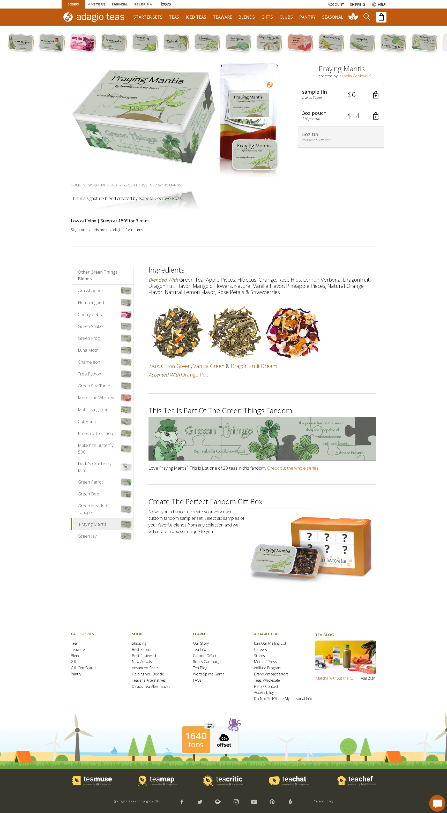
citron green (176, 366)
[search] (366, 17)
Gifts (74, 662)
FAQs (197, 680)
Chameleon (89, 362)
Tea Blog (200, 668)
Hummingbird (91, 302)
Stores (259, 656)
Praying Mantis (92, 524)
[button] (341, 94)
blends (247, 17)
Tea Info (199, 650)
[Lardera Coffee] (119, 4)
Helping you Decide (148, 674)
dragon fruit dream (254, 366)
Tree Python (89, 374)
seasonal (332, 17)
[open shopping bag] (381, 17)
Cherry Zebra (90, 314)
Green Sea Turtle (94, 386)
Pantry (76, 674)
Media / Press (265, 662)
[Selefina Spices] (143, 4)
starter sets (147, 17)
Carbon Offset (205, 656)
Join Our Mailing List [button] (270, 643)
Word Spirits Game (209, 674)
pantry (307, 17)
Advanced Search (146, 668)
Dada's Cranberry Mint (94, 467)
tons (195, 744)
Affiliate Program (267, 668)
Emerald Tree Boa (95, 433)
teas (174, 17)
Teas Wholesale (267, 680)
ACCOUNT (336, 4)
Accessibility (264, 692)
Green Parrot (90, 482)
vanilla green (209, 366)
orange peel (195, 374)
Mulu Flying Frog (93, 409)
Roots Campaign (207, 662)
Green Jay (87, 536)
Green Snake (90, 326)
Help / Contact (266, 686)
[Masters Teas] (96, 4)
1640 (196, 736)
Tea (74, 643)
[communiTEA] (353, 17)
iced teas (196, 17)
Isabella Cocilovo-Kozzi (358, 75)
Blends (76, 656)
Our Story (201, 643)
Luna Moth (88, 350)
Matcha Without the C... (335, 678)
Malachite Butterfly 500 (96, 448)
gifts (267, 17)
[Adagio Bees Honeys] (166, 4)
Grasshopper (90, 290)
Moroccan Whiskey (96, 398)
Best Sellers (141, 650)
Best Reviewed (144, 656)
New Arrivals (142, 662)
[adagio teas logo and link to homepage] (96, 17)
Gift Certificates (83, 668)
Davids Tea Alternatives (151, 686)
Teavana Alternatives (149, 680)
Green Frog (89, 338)
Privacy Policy (323, 801)
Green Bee (88, 494)
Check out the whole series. (293, 468)
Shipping (139, 643)
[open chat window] (437, 803)
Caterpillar (87, 421)
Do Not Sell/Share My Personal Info (283, 699)
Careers (260, 650)
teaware (222, 17)
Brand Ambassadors (271, 674)
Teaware (78, 650)
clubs (286, 17)
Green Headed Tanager (92, 509)
